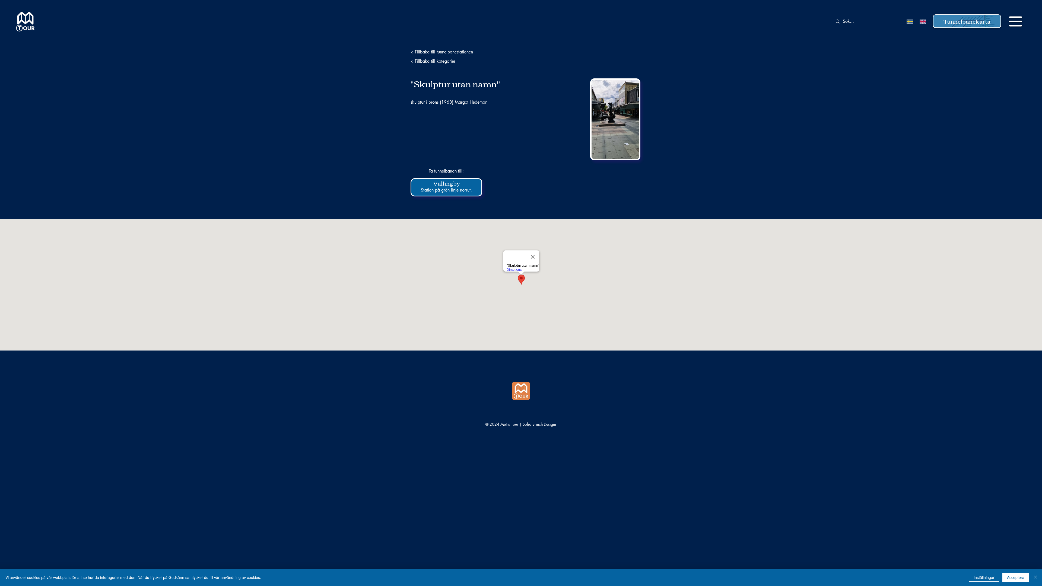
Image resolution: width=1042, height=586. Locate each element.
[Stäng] (1035, 577)
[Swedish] (909, 21)
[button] (967, 21)
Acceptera (1015, 577)
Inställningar (984, 577)
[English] (922, 21)
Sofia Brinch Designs (540, 424)
